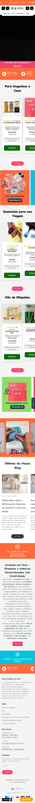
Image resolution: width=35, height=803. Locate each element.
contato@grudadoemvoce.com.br (13, 743)
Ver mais (17, 644)
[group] (17, 38)
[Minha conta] (3, 8)
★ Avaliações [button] (33, 403)
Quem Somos (6, 714)
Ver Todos (17, 163)
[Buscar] (7, 8)
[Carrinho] (31, 8)
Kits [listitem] (13, 13)
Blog (3, 711)
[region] (17, 38)
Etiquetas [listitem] (20, 13)
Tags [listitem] (27, 13)
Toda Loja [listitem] (6, 13)
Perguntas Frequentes (8, 708)
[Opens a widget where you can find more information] (26, 799)
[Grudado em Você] (17, 8)
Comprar (12, 148)
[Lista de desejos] (27, 8)
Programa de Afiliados (8, 724)
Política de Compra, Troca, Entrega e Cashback (16, 717)
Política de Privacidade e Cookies (12, 720)
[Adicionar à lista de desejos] (20, 99)
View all (17, 289)
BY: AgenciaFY (26, 792)
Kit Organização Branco (12, 122)
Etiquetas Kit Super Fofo (12, 332)
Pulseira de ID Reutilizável (12, 250)
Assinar (7, 772)
